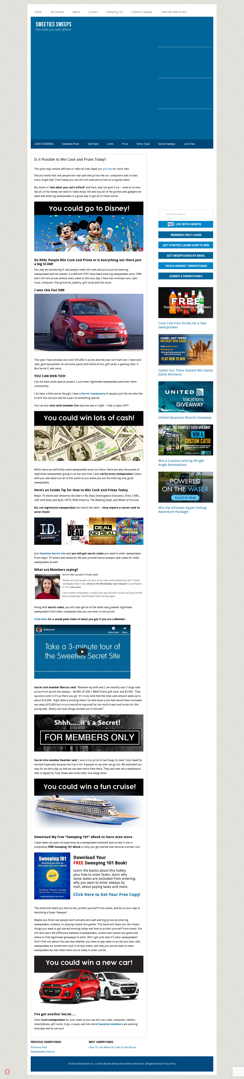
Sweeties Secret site (53, 553)
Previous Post (39, 1047)
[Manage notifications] (7, 1071)
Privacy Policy (169, 1064)
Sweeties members (111, 1024)
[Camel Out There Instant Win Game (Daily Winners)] (185, 350)
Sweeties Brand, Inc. (85, 1064)
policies (107, 168)
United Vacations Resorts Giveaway (184, 418)
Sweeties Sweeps (54, 24)
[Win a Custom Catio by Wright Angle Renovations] (185, 440)
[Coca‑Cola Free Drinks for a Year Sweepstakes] (185, 303)
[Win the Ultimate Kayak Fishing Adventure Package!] (185, 488)
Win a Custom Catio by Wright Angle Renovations (181, 463)
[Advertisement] (185, 182)
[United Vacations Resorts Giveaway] (185, 397)
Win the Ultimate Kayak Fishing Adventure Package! (182, 510)
